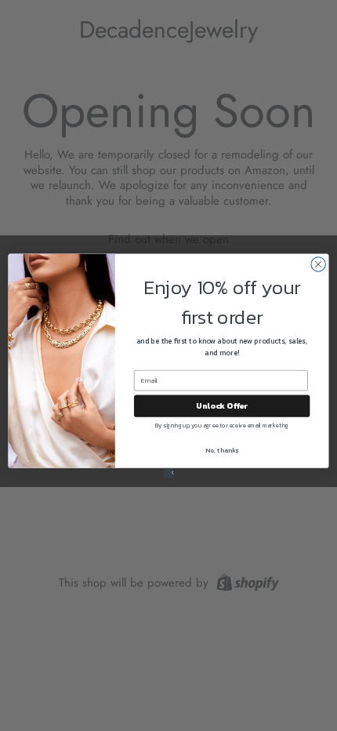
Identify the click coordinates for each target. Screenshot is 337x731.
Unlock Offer (222, 405)
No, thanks (221, 450)
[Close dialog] (318, 263)
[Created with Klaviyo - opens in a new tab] (169, 472)
